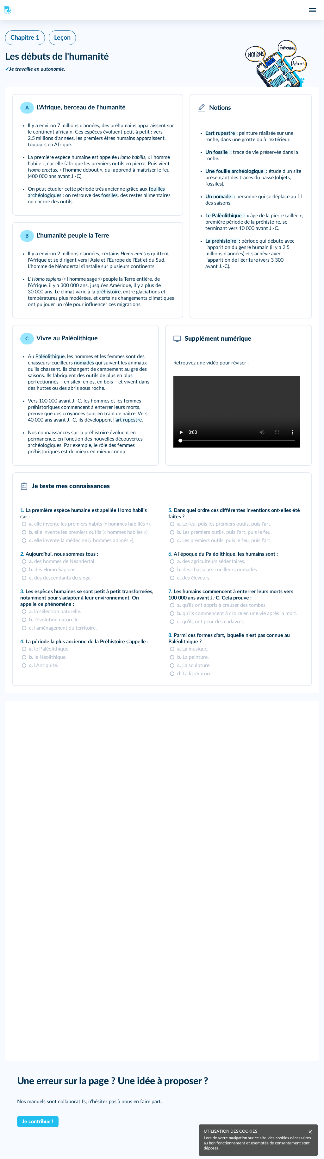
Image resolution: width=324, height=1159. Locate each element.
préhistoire (109, 291)
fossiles (109, 195)
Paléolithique (50, 356)
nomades (84, 362)
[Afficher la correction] (280, 486)
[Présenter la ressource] (168, 108)
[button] (98, 155)
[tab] (280, 486)
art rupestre (128, 419)
